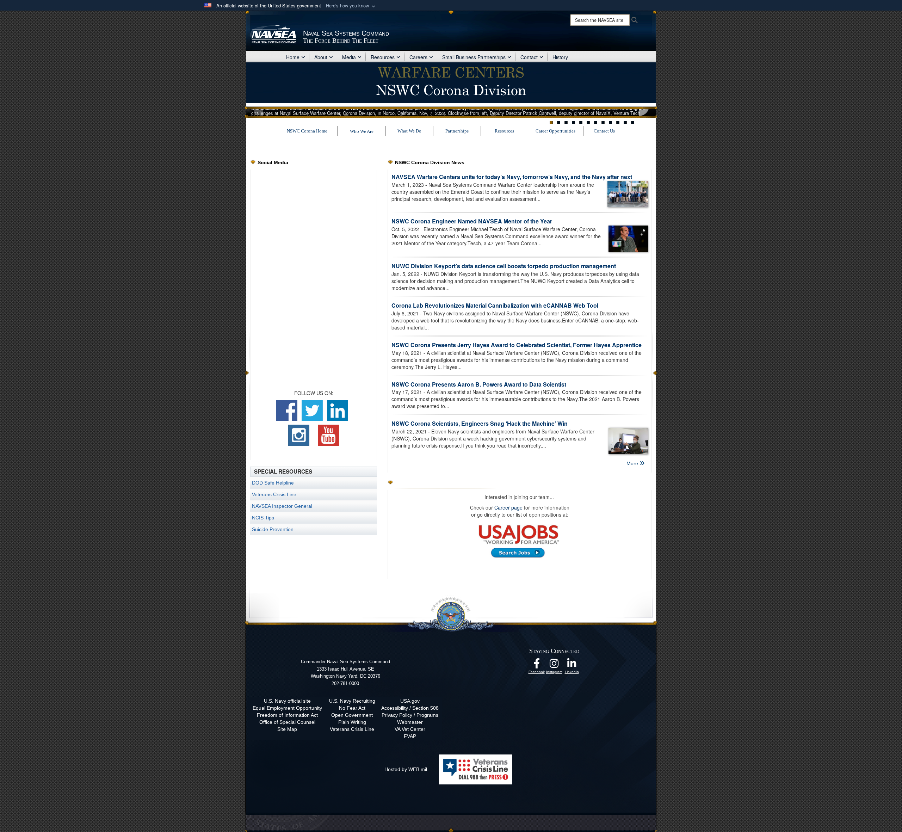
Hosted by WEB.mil (405, 769)
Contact (529, 57)
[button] (351, 6)
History (560, 57)
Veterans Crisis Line (274, 494)
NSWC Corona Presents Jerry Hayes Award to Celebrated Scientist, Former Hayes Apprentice (516, 345)
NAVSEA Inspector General (282, 506)
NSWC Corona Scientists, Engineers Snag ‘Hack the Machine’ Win (479, 423)
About (320, 57)
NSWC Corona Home (307, 131)
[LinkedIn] (572, 665)
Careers (418, 57)
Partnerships (457, 131)
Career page (509, 507)
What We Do (409, 131)
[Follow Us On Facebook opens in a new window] (536, 665)
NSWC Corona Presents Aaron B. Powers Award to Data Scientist (478, 384)
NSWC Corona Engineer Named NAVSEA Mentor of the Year (471, 221)
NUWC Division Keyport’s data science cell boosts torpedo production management (503, 266)
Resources (383, 57)
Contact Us (604, 131)
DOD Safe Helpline (273, 483)
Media (349, 57)
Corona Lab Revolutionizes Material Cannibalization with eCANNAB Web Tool (494, 305)
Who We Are (361, 131)
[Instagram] (554, 665)
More (633, 463)
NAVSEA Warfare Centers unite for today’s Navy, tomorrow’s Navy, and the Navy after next (511, 177)
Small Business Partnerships (474, 57)
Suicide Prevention (273, 529)
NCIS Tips (263, 517)
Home (292, 57)
